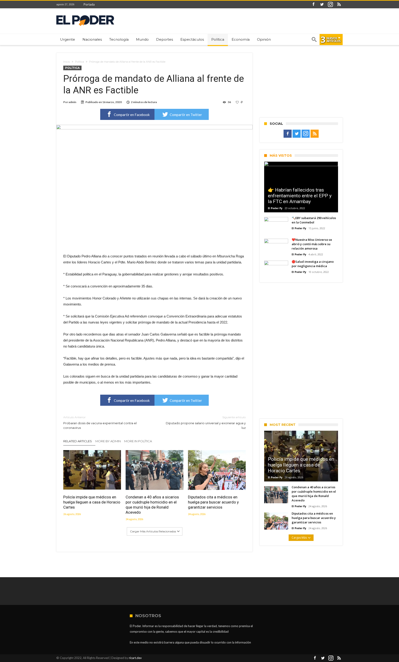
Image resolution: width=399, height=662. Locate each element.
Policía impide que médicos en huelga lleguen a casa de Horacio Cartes (91, 502)
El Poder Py (275, 208)
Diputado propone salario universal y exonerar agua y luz (206, 422)
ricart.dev (135, 658)
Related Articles (77, 441)
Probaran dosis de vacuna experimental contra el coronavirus (100, 422)
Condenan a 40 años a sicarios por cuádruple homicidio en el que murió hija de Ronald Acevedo (152, 505)
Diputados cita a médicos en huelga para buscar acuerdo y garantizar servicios (213, 502)
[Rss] (339, 4)
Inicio (66, 61)
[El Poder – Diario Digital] (85, 15)
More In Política (138, 441)
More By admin (108, 441)
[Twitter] (322, 4)
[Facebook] (313, 4)
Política (79, 61)
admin (72, 102)
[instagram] (330, 4)
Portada (89, 4)
